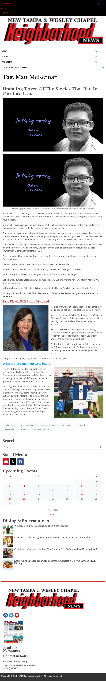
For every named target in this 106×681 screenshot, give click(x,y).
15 (82, 490)
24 (10, 499)
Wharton (25, 429)
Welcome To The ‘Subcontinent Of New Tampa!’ (41, 526)
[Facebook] (20, 461)
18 (24, 494)
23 (96, 494)
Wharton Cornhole (41, 429)
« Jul (52, 514)
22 (82, 494)
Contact (4, 13)
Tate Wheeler (10, 429)
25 (24, 499)
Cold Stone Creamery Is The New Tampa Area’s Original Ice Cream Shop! (55, 549)
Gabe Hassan (10, 425)
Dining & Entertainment (14, 67)
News (4, 51)
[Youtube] (6, 461)
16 (96, 490)
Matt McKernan (48, 425)
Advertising (6, 4)
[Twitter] (13, 461)
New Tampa (65, 425)
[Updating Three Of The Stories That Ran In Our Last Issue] (53, 124)
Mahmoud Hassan (29, 425)
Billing (3, 8)
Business (6, 57)
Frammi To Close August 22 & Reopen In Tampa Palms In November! (52, 537)
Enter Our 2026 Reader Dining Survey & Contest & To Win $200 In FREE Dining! (55, 562)
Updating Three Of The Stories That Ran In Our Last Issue (50, 91)
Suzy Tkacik (80, 425)
